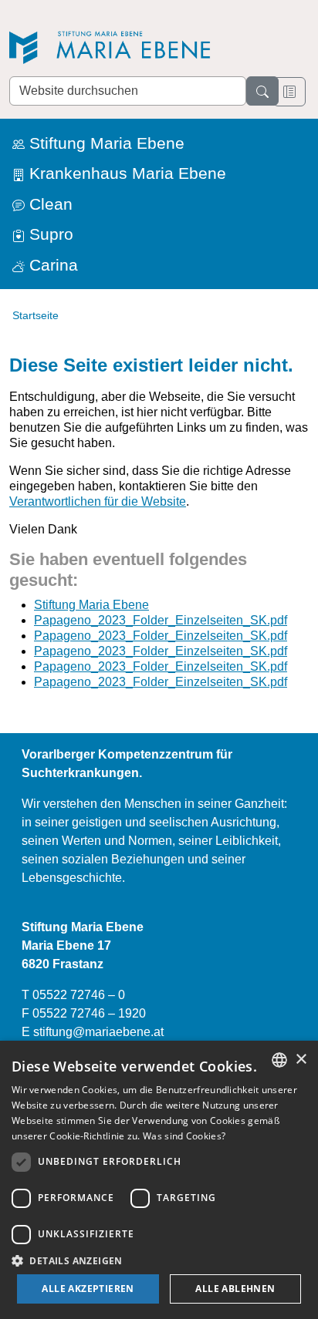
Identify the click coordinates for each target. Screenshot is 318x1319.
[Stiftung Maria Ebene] (117, 47)
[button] (159, 1260)
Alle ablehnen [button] (235, 1288)
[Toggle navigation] (289, 91)
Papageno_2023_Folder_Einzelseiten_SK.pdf (160, 620)
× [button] (300, 1059)
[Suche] (262, 91)
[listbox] (279, 1060)
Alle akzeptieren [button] (88, 1288)
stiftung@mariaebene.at (98, 1031)
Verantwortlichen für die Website (97, 501)
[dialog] (159, 1180)
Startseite (35, 315)
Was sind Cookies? (184, 1135)
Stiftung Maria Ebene (91, 604)
